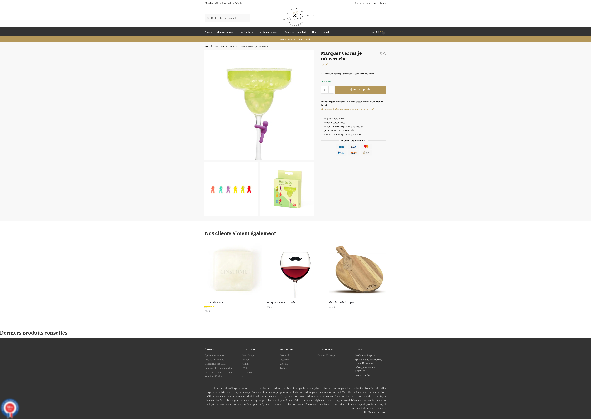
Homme (234, 46)
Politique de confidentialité (219, 367)
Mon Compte (249, 355)
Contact (246, 363)
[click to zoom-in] (259, 105)
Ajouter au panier (360, 89)
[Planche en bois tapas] (357, 269)
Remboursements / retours (219, 372)
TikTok (283, 367)
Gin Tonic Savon (214, 302)
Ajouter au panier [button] (233, 316)
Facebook (284, 355)
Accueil (208, 46)
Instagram (285, 359)
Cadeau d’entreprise (328, 355)
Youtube (284, 363)
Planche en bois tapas (341, 302)
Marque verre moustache (281, 302)
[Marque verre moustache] (295, 269)
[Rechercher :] (227, 18)
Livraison (247, 372)
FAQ (244, 367)
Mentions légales (213, 376)
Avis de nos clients (214, 359)
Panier (245, 359)
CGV (244, 376)
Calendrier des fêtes (215, 363)
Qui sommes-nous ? (215, 355)
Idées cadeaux (221, 46)
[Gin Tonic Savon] (233, 269)
